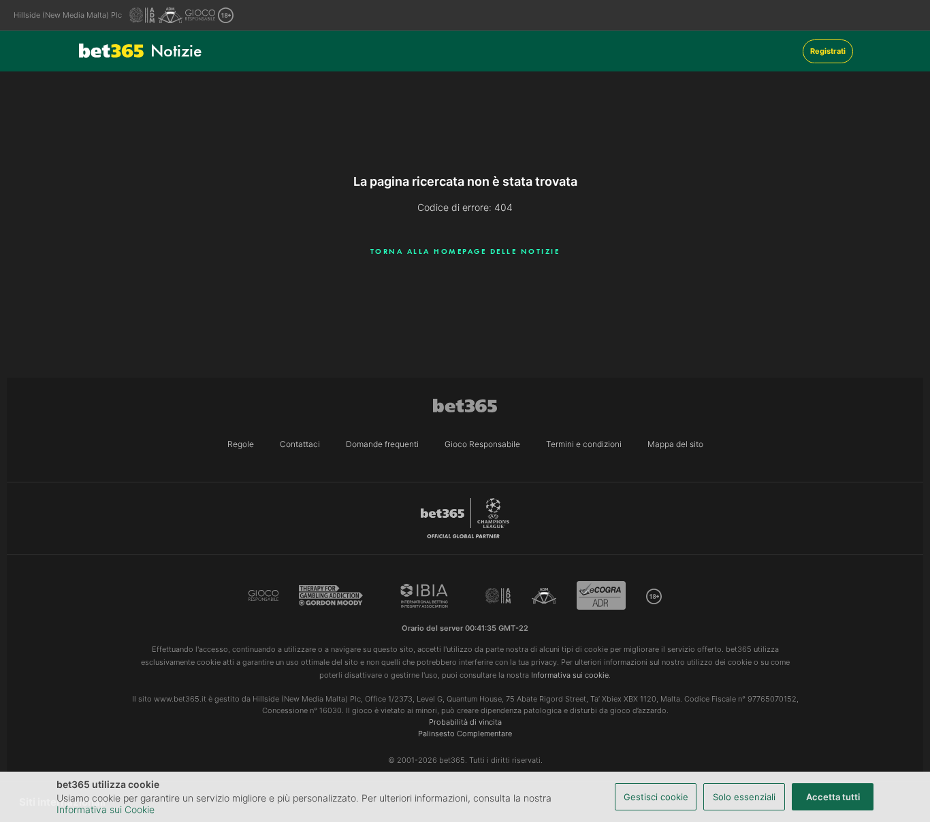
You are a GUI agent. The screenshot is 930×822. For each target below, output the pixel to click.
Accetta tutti (833, 796)
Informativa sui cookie (570, 675)
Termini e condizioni (584, 444)
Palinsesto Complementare (465, 733)
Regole (240, 444)
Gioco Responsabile (482, 444)
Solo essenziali (744, 796)
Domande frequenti (382, 444)
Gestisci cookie (656, 796)
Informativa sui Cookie (106, 809)
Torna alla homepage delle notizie (465, 251)
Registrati (828, 51)
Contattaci (300, 444)
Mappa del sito (675, 444)
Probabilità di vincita (465, 722)
